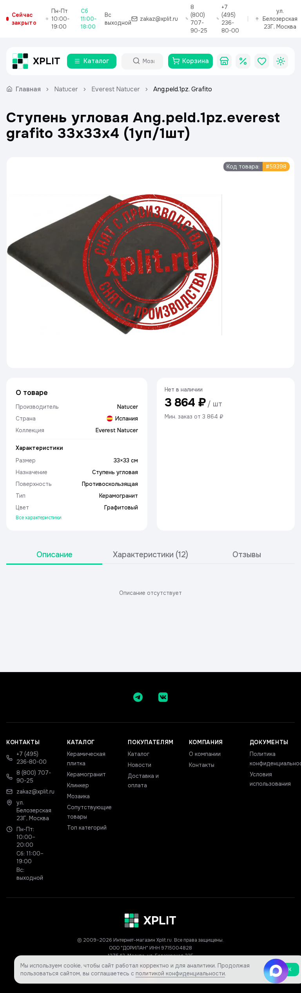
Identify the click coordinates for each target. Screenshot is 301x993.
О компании (205, 753)
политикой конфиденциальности (180, 973)
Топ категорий (87, 827)
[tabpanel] (150, 592)
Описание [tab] (54, 555)
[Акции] (243, 61)
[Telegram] (138, 697)
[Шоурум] (224, 61)
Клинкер (78, 785)
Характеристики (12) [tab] (150, 555)
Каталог (138, 753)
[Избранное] (262, 61)
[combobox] (149, 61)
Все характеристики (39, 518)
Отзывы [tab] (246, 555)
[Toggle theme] (280, 61)
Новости (139, 764)
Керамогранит (86, 774)
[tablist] (150, 555)
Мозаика (78, 796)
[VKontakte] (163, 697)
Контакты (201, 764)
